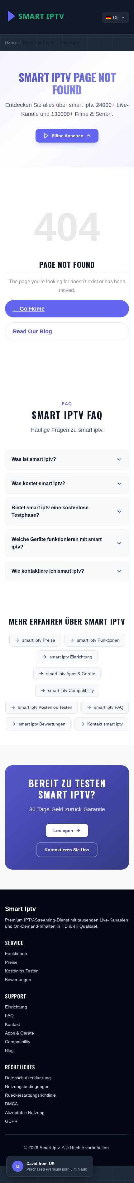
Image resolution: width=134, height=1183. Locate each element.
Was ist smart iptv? (34, 459)
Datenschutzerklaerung (28, 1077)
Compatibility (17, 1041)
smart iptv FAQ (108, 707)
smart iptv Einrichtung (71, 656)
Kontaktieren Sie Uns (67, 849)
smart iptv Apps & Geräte (70, 673)
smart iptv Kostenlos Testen (45, 707)
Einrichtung (16, 1006)
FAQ (9, 1015)
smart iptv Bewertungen (42, 723)
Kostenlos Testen (22, 970)
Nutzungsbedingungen (27, 1086)
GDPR (11, 1121)
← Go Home (28, 309)
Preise (11, 962)
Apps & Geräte (19, 1033)
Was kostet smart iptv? (38, 483)
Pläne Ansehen (68, 135)
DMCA (11, 1103)
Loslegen (63, 830)
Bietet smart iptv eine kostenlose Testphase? (50, 511)
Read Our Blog (32, 331)
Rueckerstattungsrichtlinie (30, 1095)
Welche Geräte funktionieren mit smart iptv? (57, 543)
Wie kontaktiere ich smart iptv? (48, 571)
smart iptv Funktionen (98, 640)
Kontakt (12, 1024)
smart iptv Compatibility (71, 690)
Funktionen (16, 953)
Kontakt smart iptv (105, 723)
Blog (9, 1050)
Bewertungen (18, 979)
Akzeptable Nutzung (25, 1112)
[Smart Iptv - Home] (48, 16)
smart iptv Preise (38, 640)
